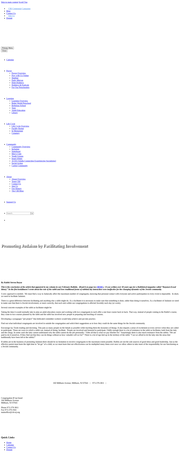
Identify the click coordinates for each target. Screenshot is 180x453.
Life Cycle (10, 124)
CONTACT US (106, 378)
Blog (8, 11)
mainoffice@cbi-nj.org (117, 383)
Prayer (9, 71)
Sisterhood (16, 151)
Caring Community (20, 166)
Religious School (19, 105)
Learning (10, 98)
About (9, 177)
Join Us (11, 16)
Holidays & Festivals (20, 85)
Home (8, 442)
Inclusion (15, 149)
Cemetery (16, 133)
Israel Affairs (17, 158)
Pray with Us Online (20, 75)
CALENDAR (73, 375)
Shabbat (15, 78)
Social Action (17, 163)
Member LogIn (7, 22)
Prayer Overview (19, 73)
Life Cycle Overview (20, 126)
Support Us (11, 202)
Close (4, 51)
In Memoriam (17, 131)
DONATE (89, 378)
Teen (14, 108)
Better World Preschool (21, 103)
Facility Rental (18, 128)
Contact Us (11, 13)
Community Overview (21, 147)
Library (15, 113)
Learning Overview (20, 101)
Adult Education (18, 110)
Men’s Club (16, 154)
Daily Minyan (17, 80)
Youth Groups (17, 156)
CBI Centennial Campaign (19, 9)
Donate (9, 18)
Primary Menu (7, 48)
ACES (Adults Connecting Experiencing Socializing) (34, 161)
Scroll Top (23, 2)
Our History (17, 188)
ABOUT (58, 375)
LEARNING (102, 375)
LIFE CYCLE (119, 375)
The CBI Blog (18, 191)
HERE (100, 287)
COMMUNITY (75, 378)
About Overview (19, 179)
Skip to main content (9, 2)
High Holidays (18, 83)
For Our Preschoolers (20, 87)
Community (11, 144)
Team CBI (16, 181)
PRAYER (87, 375)
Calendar (10, 60)
